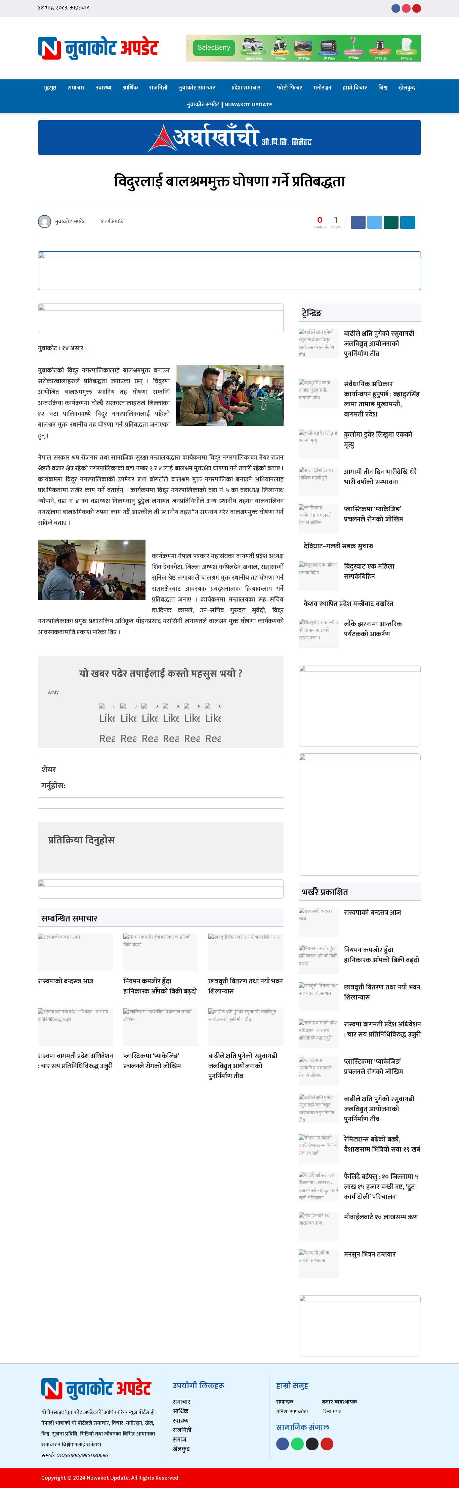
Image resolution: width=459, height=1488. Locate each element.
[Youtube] (327, 1444)
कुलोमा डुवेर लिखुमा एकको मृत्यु (378, 439)
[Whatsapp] (297, 1444)
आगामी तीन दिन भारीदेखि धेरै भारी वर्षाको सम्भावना (380, 477)
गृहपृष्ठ (50, 88)
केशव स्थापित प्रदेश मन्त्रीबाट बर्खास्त (348, 604)
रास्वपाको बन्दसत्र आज (65, 981)
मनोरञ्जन (323, 88)
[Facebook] (282, 1444)
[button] (88, 765)
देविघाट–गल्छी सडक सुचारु (338, 546)
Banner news (45, 967)
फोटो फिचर (289, 88)
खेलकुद (407, 88)
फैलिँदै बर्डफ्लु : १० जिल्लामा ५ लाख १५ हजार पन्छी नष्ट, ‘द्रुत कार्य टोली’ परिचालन (381, 1187)
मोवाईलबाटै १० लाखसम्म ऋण (381, 1217)
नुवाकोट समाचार (197, 88)
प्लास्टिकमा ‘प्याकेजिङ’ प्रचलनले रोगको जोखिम (152, 1061)
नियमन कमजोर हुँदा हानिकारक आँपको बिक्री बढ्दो (160, 986)
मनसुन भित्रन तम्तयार (370, 1254)
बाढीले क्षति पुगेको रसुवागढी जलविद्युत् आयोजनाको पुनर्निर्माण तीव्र (242, 1066)
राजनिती (158, 88)
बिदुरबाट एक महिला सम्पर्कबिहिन (369, 571)
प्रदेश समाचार (246, 88)
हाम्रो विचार (355, 88)
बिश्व (382, 88)
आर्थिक (130, 88)
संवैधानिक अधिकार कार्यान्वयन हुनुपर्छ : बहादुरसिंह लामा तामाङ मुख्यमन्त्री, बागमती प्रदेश (382, 399)
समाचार (76, 88)
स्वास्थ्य (104, 88)
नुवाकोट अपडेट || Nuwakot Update (229, 104)
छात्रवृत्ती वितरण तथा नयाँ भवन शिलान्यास (245, 986)
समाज (179, 1440)
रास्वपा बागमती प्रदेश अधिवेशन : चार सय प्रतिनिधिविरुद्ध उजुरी (75, 1061)
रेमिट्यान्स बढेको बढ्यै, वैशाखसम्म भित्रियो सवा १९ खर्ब (382, 1144)
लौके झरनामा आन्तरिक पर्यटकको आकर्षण (373, 629)
